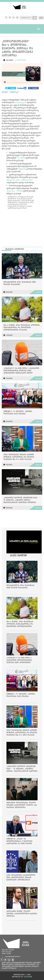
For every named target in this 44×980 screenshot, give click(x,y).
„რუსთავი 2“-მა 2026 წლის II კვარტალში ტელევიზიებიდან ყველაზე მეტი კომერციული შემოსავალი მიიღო (21, 371)
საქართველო (20, 60)
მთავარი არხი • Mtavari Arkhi (19, 180)
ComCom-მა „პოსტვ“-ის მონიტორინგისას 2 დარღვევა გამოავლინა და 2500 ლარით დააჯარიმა (19, 841)
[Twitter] (22, 88)
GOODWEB (28, 977)
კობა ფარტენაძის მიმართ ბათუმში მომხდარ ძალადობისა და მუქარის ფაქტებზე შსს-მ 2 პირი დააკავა (19, 457)
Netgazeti (22, 169)
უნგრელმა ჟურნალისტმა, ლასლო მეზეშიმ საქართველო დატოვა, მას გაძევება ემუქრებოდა (21, 805)
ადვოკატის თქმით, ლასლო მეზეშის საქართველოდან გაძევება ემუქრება (21, 914)
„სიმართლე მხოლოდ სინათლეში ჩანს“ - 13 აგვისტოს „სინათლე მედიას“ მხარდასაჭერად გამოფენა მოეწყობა (22, 500)
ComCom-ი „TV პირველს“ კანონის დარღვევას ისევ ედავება (18, 412)
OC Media (21, 158)
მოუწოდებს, (20, 102)
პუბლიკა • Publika (14, 191)
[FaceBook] (10, 88)
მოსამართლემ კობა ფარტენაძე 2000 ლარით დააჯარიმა (20, 283)
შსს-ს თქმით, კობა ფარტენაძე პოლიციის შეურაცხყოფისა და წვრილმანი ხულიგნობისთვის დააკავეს (22, 327)
